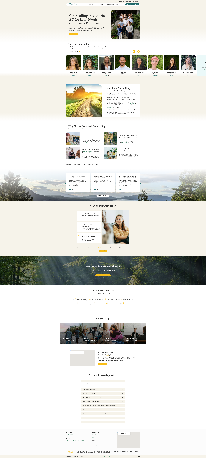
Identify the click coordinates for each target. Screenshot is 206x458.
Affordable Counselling (109, 4)
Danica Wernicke (171, 72)
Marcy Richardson (139, 72)
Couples (85, 338)
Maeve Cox (155, 72)
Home (85, 4)
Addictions (127, 303)
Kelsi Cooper (73, 72)
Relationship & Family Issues (84, 303)
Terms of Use (111, 456)
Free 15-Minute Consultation (132, 4)
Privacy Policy (105, 456)
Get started (73, 34)
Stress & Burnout (99, 303)
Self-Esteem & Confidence (114, 303)
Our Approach (94, 443)
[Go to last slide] (66, 183)
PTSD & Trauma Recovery (112, 299)
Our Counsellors (90, 4)
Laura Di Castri (106, 72)
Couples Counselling (127, 299)
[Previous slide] (134, 51)
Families (107, 338)
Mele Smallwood (90, 72)
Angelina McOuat (188, 72)
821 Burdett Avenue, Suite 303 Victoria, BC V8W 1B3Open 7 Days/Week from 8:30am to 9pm (75, 441)
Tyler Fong (123, 72)
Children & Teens (131, 338)
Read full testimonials (102, 195)
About (95, 4)
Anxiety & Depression (81, 299)
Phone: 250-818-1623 (70, 434)
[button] (103, 381)
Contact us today (94, 163)
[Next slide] (138, 51)
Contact (116, 4)
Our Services (100, 4)
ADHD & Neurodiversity (96, 299)
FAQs (93, 437)
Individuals (65, 338)
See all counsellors (73, 51)
